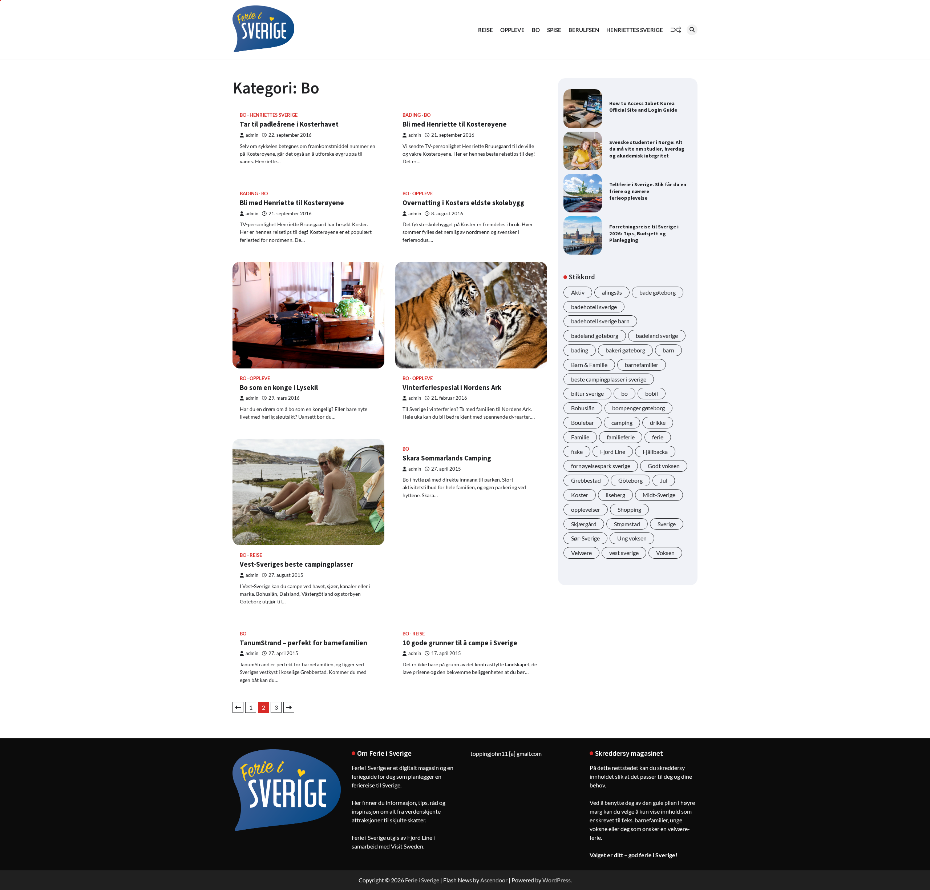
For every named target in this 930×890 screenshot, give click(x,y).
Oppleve (512, 30)
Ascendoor (494, 880)
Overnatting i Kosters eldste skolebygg (463, 202)
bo (624, 393)
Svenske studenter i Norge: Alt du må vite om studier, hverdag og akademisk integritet (646, 149)
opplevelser (585, 509)
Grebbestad (586, 480)
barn (668, 350)
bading (412, 115)
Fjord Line (612, 451)
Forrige (237, 707)
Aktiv (578, 292)
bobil (651, 393)
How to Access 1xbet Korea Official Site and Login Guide (643, 106)
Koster (579, 494)
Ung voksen (632, 538)
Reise (485, 30)
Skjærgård (584, 523)
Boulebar (582, 422)
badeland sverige (657, 335)
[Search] (692, 29)
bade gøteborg (657, 292)
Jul (663, 480)
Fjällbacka (655, 451)
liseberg (615, 494)
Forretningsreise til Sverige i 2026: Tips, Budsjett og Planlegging (644, 233)
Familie (580, 437)
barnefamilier (641, 364)
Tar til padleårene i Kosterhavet (289, 124)
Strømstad (627, 523)
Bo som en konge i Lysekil (279, 387)
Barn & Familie (589, 364)
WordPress (556, 880)
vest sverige (624, 552)
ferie (657, 437)
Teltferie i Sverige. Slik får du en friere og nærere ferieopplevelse (647, 191)
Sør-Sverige (585, 538)
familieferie (621, 437)
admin (252, 135)
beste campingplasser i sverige (608, 379)
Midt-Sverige (659, 494)
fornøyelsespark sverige (600, 465)
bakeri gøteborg (625, 350)
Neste (288, 707)
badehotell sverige (594, 306)
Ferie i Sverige (422, 880)
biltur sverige (587, 393)
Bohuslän (583, 407)
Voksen (665, 552)
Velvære (581, 552)
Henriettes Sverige (634, 30)
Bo (536, 30)
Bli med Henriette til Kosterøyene (455, 124)
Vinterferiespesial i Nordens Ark (452, 387)
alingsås (612, 292)
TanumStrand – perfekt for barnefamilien (303, 642)
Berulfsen (584, 30)
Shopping (629, 509)
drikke (658, 422)
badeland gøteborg (594, 335)
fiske (577, 451)
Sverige (667, 523)
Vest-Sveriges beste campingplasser (296, 564)
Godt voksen (664, 465)
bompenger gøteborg (638, 407)
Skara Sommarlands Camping (447, 458)
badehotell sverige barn (600, 321)
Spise (554, 30)
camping (621, 422)
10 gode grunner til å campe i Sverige (460, 642)
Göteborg (630, 480)
